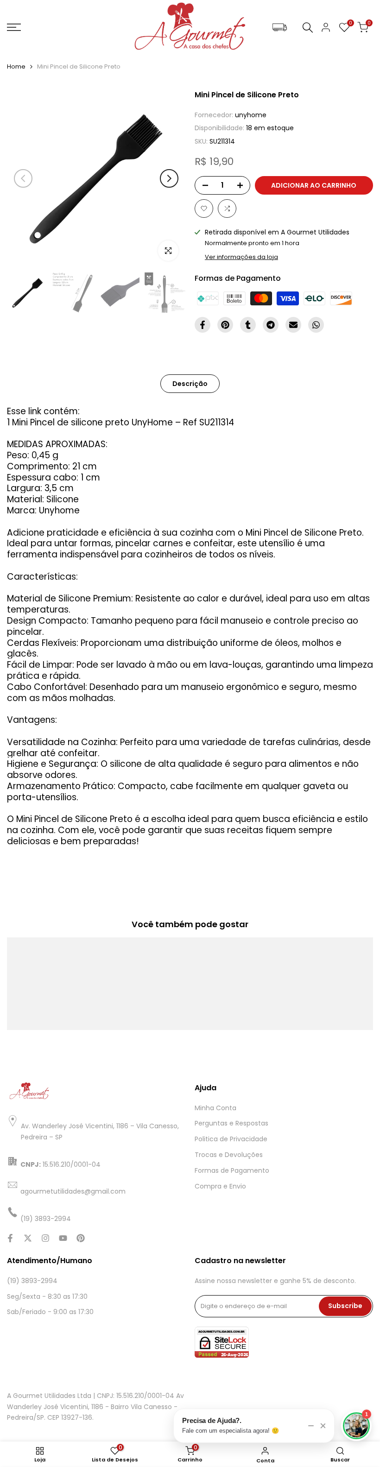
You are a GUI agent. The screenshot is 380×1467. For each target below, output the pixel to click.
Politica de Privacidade (231, 1139)
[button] (204, 208)
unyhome (250, 115)
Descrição (190, 383)
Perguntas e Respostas (231, 1123)
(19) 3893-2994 (32, 1280)
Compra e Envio (220, 1186)
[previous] (23, 178)
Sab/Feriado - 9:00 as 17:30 (50, 1311)
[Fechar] (323, 1425)
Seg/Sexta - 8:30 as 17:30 (47, 1296)
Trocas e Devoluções (229, 1154)
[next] (169, 178)
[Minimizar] (311, 1425)
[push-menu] (14, 27)
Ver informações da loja (241, 257)
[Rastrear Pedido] (280, 27)
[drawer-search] (308, 27)
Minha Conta (215, 1108)
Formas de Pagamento (232, 1170)
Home (16, 66)
